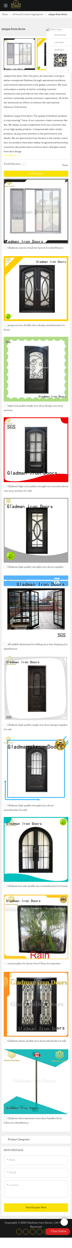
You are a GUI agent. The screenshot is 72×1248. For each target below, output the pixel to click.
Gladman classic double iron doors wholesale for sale (37, 1041)
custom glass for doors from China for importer (34, 964)
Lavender (59, 42)
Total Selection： (13, 164)
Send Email (60, 35)
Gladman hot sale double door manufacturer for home (38, 886)
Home (5, 14)
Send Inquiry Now (36, 1207)
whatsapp (59, 50)
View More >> (11, 155)
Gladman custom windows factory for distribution (35, 248)
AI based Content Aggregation (28, 14)
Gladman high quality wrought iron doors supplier (36, 567)
